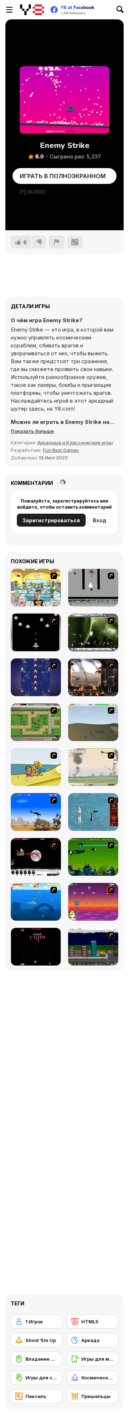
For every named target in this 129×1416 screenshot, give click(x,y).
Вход (99, 520)
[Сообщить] (56, 242)
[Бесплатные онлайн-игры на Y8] (32, 9)
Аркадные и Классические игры (75, 442)
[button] (32, 431)
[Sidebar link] (9, 10)
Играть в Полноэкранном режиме (63, 178)
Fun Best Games (61, 450)
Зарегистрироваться (51, 520)
